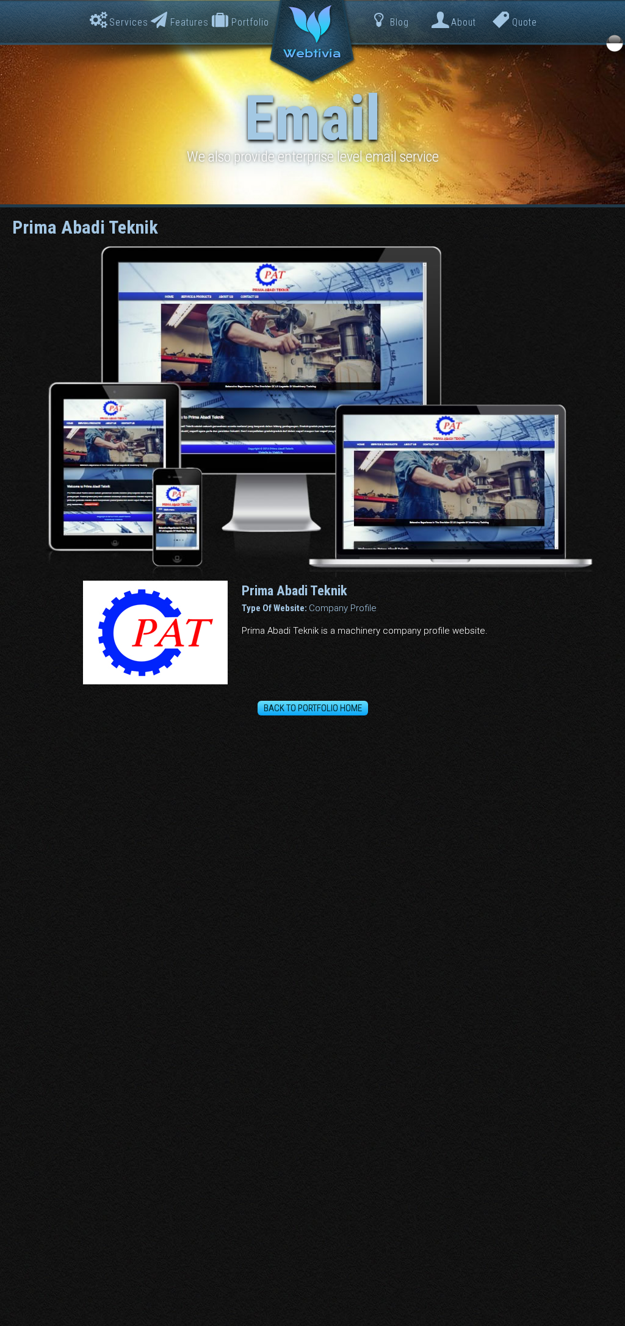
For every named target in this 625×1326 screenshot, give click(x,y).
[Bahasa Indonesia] (614, 43)
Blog (399, 22)
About (463, 22)
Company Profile (343, 608)
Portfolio (250, 22)
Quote (524, 22)
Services (128, 22)
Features (189, 22)
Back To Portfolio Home (313, 708)
